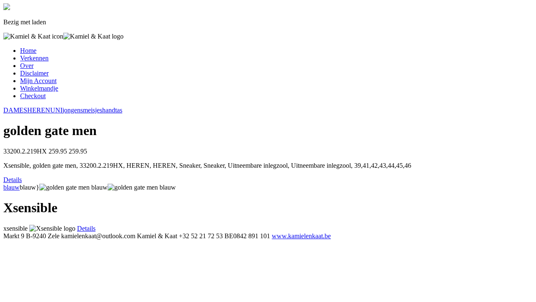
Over (27, 65)
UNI (56, 110)
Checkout (33, 95)
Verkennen (34, 58)
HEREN (38, 110)
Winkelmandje (39, 88)
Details (12, 179)
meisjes (92, 110)
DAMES (15, 110)
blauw (11, 187)
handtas (112, 110)
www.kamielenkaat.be (301, 236)
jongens (72, 110)
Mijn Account (38, 80)
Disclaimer (34, 73)
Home (28, 50)
